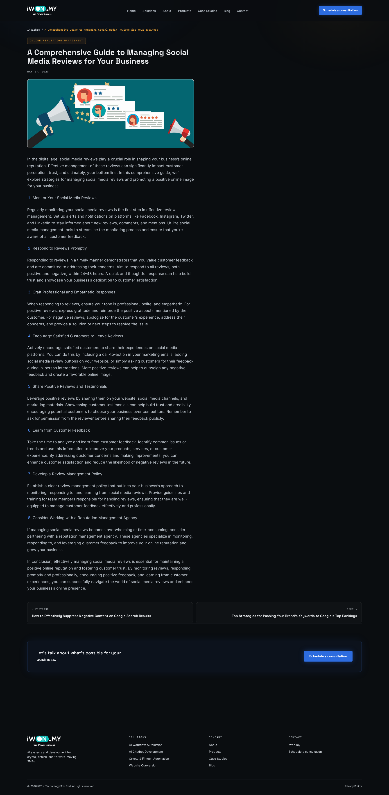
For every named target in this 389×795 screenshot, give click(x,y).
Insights (33, 29)
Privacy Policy (353, 786)
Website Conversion (143, 765)
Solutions (149, 11)
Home (131, 11)
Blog (227, 11)
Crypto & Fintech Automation (149, 758)
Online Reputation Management (56, 40)
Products (184, 11)
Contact (243, 11)
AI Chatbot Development (146, 751)
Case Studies (207, 11)
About (167, 11)
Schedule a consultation (340, 10)
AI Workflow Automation (146, 745)
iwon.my (294, 745)
